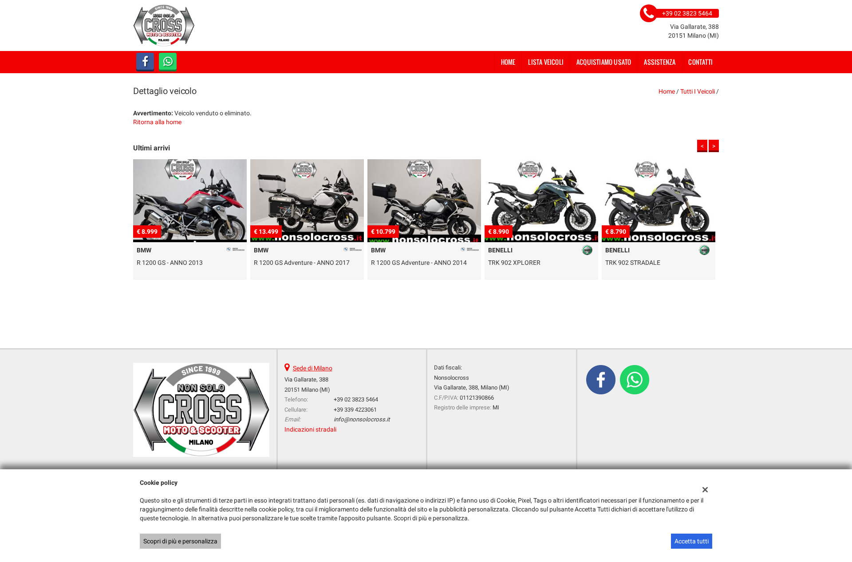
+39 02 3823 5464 (356, 399)
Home (508, 62)
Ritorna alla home (157, 122)
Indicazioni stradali (310, 429)
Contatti (700, 62)
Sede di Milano (312, 368)
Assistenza (659, 62)
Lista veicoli (546, 62)
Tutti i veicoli (697, 91)
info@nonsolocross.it (362, 419)
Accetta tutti (691, 541)
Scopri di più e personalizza (180, 541)
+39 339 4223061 (355, 409)
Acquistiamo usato (603, 62)
